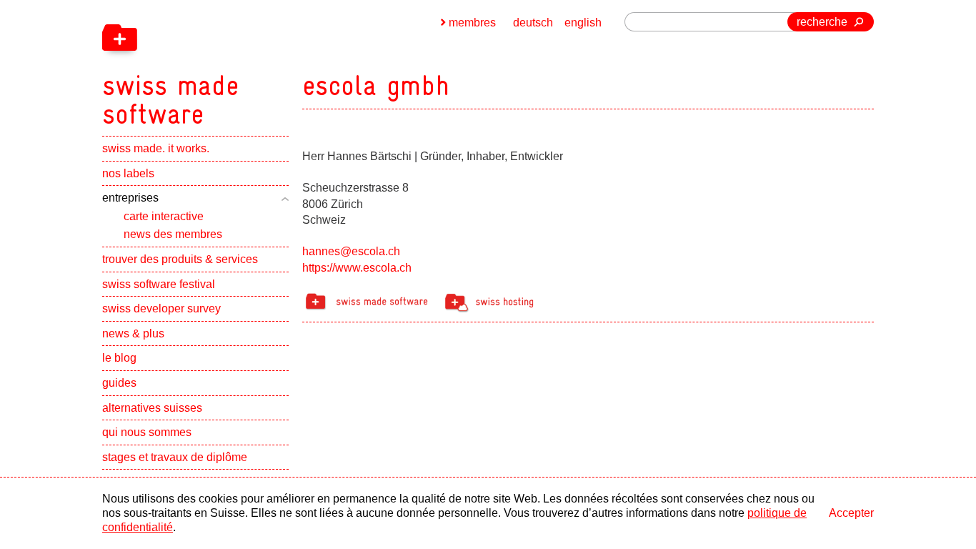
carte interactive (164, 216)
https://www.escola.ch (357, 268)
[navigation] (245, 64)
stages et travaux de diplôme (174, 457)
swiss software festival (158, 284)
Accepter (851, 513)
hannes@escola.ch (351, 251)
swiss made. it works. (155, 148)
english (583, 22)
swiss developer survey (161, 308)
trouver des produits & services (180, 259)
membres (472, 22)
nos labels (128, 173)
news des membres (173, 234)
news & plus (133, 333)
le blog (119, 358)
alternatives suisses (152, 408)
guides (119, 383)
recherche (822, 22)
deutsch (533, 22)
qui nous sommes (146, 432)
